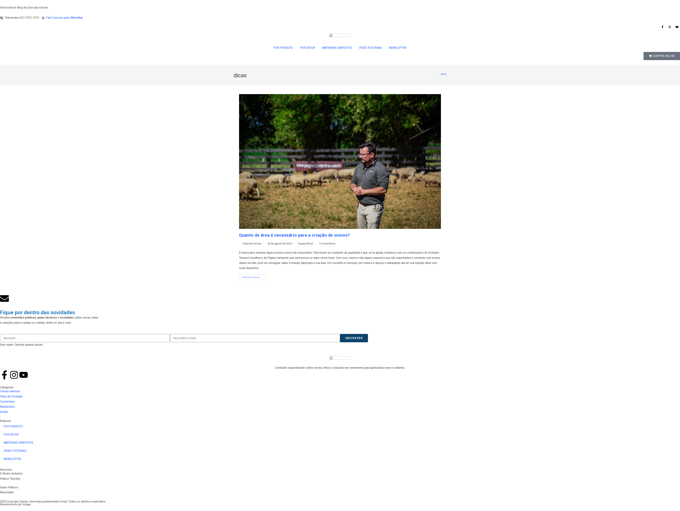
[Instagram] (14, 374)
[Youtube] (23, 374)
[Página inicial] (436, 74)
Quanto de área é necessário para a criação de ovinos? (294, 235)
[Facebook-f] (4, 374)
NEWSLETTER (397, 47)
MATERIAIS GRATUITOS (337, 47)
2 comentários (327, 243)
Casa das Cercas (251, 243)
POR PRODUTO (283, 47)
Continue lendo (254, 276)
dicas (443, 74)
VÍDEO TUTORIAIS (370, 47)
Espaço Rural (305, 243)
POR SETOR (307, 47)
